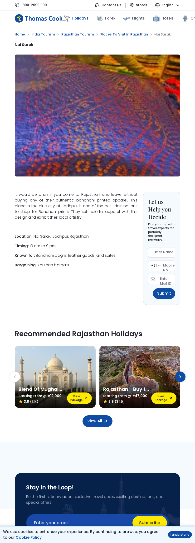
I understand (180, 535)
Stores (141, 5)
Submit (164, 293)
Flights (138, 18)
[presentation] (15, 377)
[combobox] (155, 266)
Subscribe (149, 523)
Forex (110, 18)
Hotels (167, 18)
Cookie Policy (29, 537)
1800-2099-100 (34, 5)
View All (94, 421)
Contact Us (111, 5)
